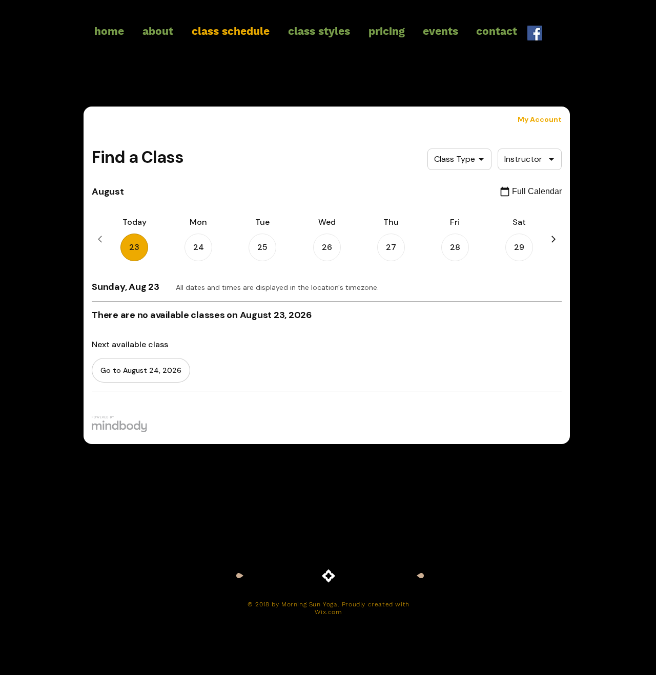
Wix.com (328, 612)
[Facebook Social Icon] (534, 33)
